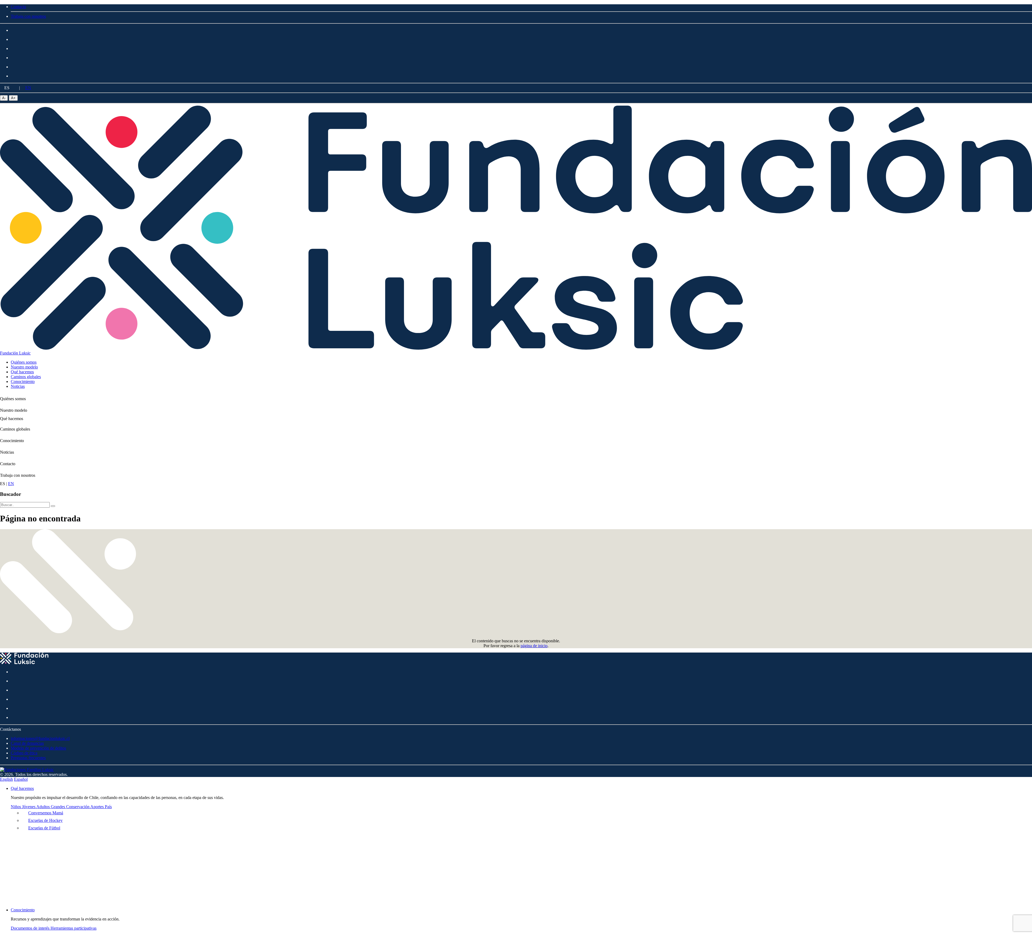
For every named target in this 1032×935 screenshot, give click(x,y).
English (6, 779)
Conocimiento (12, 440)
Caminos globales (15, 429)
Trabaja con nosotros (17, 475)
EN (28, 87)
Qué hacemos (11, 418)
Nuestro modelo (13, 410)
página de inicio (534, 645)
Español (21, 779)
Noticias (7, 452)
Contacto (7, 463)
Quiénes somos (13, 398)
